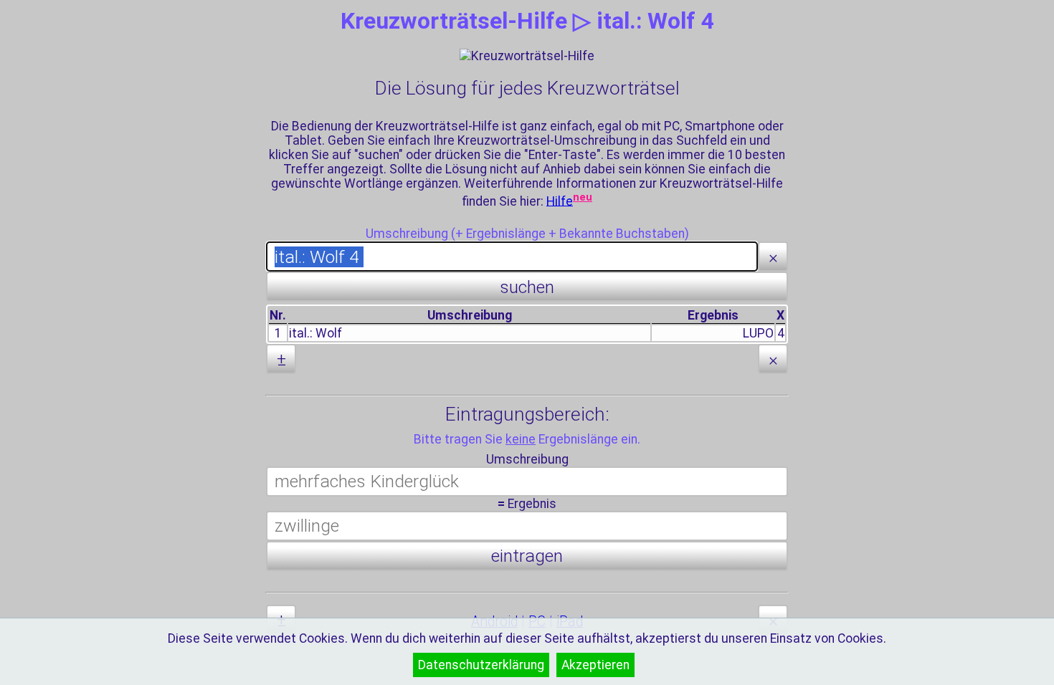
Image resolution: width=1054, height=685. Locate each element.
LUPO (758, 333)
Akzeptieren (595, 665)
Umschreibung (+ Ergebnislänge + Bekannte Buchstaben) (527, 233)
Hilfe (559, 200)
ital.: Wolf (315, 333)
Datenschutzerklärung (481, 665)
